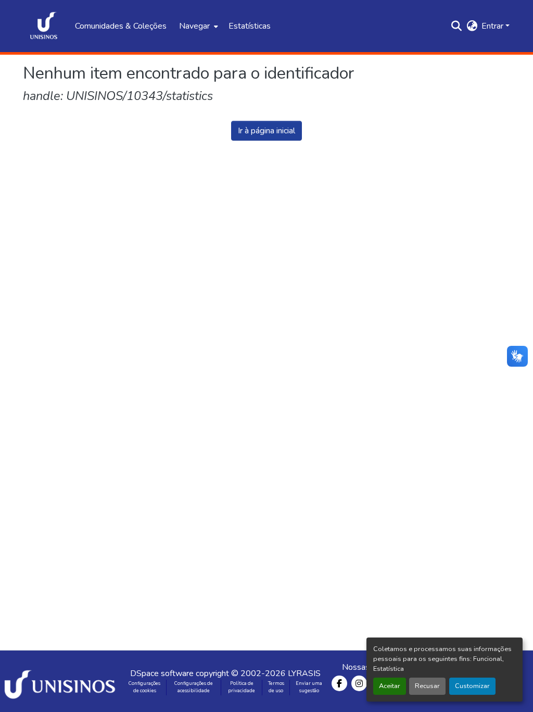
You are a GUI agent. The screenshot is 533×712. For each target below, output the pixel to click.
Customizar (472, 686)
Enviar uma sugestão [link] (309, 687)
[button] (44, 26)
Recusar (427, 686)
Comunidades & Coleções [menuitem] (121, 26)
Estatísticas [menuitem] (250, 26)
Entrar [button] (493, 26)
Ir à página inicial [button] (266, 130)
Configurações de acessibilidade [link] (193, 687)
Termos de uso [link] (276, 687)
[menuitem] (197, 26)
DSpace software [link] (162, 673)
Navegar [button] (194, 26)
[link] (61, 681)
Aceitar (389, 686)
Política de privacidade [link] (241, 687)
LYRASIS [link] (304, 673)
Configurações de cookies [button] (144, 687)
